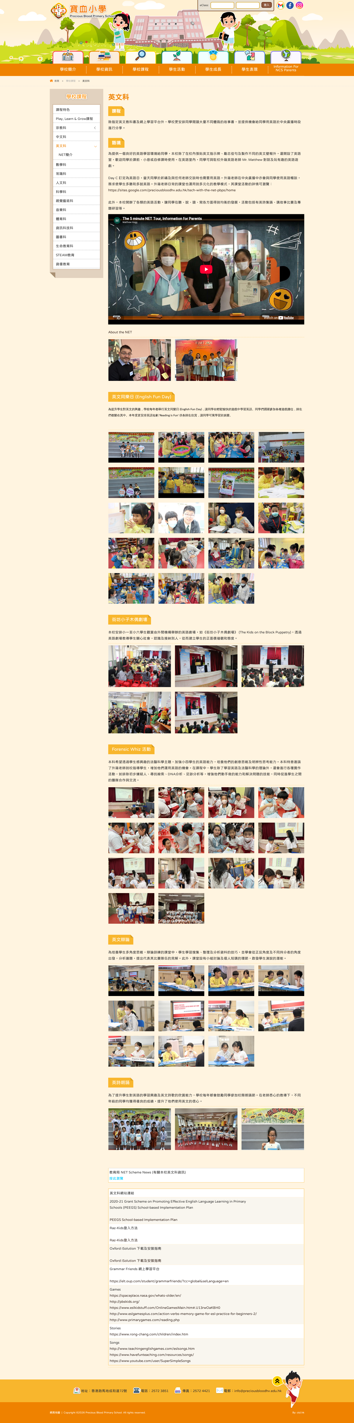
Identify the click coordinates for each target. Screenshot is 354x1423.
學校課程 (141, 69)
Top (278, 1381)
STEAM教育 (65, 255)
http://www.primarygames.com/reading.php (145, 1320)
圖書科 (61, 237)
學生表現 (250, 69)
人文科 (61, 182)
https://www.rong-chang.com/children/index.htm (149, 1334)
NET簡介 (66, 154)
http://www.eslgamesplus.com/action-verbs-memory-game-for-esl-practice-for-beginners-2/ (183, 1313)
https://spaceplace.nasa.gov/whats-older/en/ (145, 1295)
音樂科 (61, 210)
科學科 (61, 191)
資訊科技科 (64, 228)
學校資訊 (104, 69)
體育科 (61, 219)
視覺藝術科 (64, 201)
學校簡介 (68, 69)
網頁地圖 (55, 1412)
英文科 (61, 146)
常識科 (61, 173)
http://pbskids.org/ (125, 1301)
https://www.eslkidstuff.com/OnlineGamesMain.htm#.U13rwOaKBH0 (165, 1307)
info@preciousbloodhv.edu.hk (258, 1391)
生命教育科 (64, 246)
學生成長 (213, 69)
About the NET (120, 332)
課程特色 (63, 109)
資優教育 (63, 264)
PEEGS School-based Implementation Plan (143, 1219)
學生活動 (177, 69)
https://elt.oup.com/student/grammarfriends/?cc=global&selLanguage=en (169, 1281)
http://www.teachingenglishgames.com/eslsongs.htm (152, 1348)
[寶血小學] (83, 19)
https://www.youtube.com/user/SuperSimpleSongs (150, 1361)
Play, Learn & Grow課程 (74, 118)
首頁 (56, 81)
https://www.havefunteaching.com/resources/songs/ (152, 1354)
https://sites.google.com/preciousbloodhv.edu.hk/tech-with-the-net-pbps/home (172, 190)
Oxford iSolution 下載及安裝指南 (135, 1260)
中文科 (61, 137)
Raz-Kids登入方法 (124, 1240)
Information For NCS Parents (286, 68)
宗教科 (61, 127)
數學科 (61, 164)
